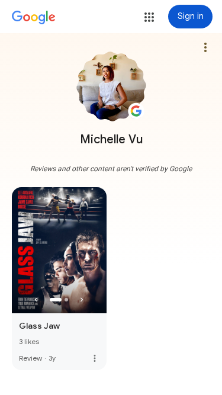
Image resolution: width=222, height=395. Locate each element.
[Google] (34, 18)
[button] (149, 17)
